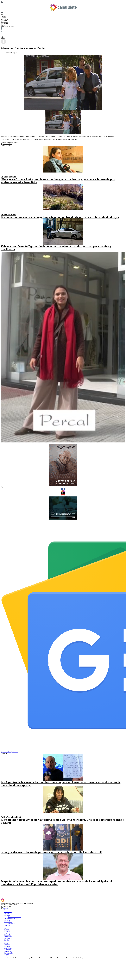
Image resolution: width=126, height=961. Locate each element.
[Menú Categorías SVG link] (63, 12)
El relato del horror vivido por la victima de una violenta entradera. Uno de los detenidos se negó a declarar (62, 821)
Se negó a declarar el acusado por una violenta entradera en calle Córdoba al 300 (51, 852)
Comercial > (8, 915)
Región (3, 25)
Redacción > (8, 922)
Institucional (8, 912)
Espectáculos (4, 22)
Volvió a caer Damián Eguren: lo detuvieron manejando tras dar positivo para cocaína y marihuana (56, 248)
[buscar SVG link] (63, 36)
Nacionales (4, 20)
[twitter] (63, 493)
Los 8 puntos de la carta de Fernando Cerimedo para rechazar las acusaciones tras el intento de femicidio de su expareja (60, 783)
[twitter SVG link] (63, 32)
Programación (5, 23)
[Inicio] (63, 7)
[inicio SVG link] (63, 900)
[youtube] (63, 495)
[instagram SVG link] (63, 30)
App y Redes (4, 19)
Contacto (7, 920)
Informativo (11, 923)
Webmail (7, 925)
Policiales (3, 16)
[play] (2, 175)
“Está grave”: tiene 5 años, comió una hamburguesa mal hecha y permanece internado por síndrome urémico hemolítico (58, 181)
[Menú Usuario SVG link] (63, 2)
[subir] (3, 43)
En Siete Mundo (8, 177)
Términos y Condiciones (11, 918)
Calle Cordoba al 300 (11, 817)
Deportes (3, 17)
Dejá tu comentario (6, 144)
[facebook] (63, 489)
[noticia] (63, 159)
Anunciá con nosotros (14, 917)
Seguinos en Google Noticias (9, 752)
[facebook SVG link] (63, 28)
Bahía (2, 14)
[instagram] (63, 491)
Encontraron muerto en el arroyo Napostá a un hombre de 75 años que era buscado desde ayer (60, 217)
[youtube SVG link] (63, 34)
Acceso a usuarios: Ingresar (9, 904)
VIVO (3, 38)
